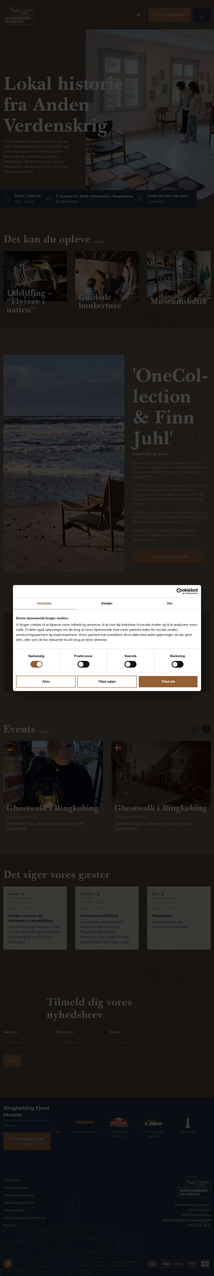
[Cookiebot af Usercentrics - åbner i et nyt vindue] (179, 591)
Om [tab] (169, 603)
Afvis (46, 681)
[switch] (83, 664)
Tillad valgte (107, 681)
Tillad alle (168, 681)
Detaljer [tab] (107, 603)
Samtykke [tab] (44, 603)
